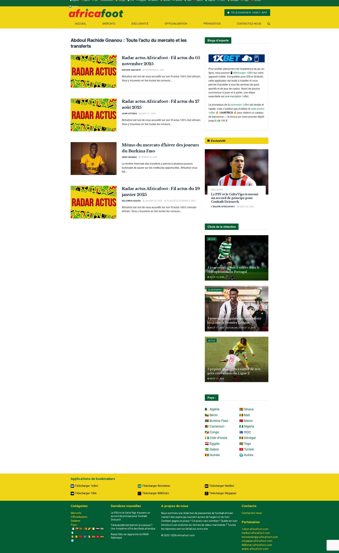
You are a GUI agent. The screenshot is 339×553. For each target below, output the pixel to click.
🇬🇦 (102, 528)
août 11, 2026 (216, 378)
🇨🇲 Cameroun (214, 426)
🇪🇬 (98, 528)
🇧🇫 (81, 528)
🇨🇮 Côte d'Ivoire (216, 437)
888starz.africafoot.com (257, 545)
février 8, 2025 (148, 157)
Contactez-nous (249, 23)
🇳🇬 (72, 532)
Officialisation (176, 23)
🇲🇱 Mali (244, 414)
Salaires (75, 520)
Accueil (80, 23)
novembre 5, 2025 (154, 69)
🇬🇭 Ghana (246, 409)
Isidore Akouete (131, 70)
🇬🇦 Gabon (212, 449)
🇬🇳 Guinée (212, 454)
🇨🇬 (89, 528)
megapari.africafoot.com (257, 541)
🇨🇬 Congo (212, 432)
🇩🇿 (72, 528)
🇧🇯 (76, 528)
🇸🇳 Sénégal (247, 437)
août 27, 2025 (148, 113)
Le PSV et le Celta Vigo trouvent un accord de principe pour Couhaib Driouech (234, 197)
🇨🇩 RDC (245, 432)
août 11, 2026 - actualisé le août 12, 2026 (232, 327)
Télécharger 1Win (85, 493)
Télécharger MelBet (221, 485)
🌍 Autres (73, 6)
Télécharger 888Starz (155, 493)
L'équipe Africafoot (223, 206)
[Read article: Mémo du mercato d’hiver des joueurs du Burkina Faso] (94, 158)
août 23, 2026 (246, 206)
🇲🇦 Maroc (246, 420)
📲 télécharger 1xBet (241, 72)
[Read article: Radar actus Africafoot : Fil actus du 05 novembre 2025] (94, 71)
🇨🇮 (93, 528)
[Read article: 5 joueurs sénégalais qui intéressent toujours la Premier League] (236, 308)
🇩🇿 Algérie (212, 409)
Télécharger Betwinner (155, 485)
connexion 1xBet (239, 104)
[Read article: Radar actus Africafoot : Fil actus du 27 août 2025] (94, 115)
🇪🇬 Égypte (212, 443)
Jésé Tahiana (129, 157)
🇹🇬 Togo (245, 443)
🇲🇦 (81, 536)
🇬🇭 (102, 536)
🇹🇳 (98, 536)
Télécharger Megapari (222, 493)
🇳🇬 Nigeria (246, 426)
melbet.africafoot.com (256, 533)
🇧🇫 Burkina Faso (216, 420)
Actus (211, 238)
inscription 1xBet (239, 96)
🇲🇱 (76, 536)
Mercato (109, 23)
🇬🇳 (72, 536)
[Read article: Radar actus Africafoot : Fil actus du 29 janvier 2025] (94, 202)
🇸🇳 (89, 536)
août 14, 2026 (216, 276)
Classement (215, 289)
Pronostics (212, 23)
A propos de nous (174, 506)
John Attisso (129, 113)
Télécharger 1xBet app (248, 12)
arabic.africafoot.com (255, 549)
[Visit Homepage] (96, 12)
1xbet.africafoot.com (255, 529)
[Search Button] (268, 23)
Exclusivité (140, 23)
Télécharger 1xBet (86, 485)
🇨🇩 (85, 536)
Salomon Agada (131, 200)
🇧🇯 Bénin (211, 414)
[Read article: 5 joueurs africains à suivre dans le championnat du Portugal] (236, 258)
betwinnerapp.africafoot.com (260, 537)
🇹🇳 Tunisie (246, 449)
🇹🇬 (93, 536)
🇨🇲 (85, 528)
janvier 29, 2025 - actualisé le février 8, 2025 (169, 200)
